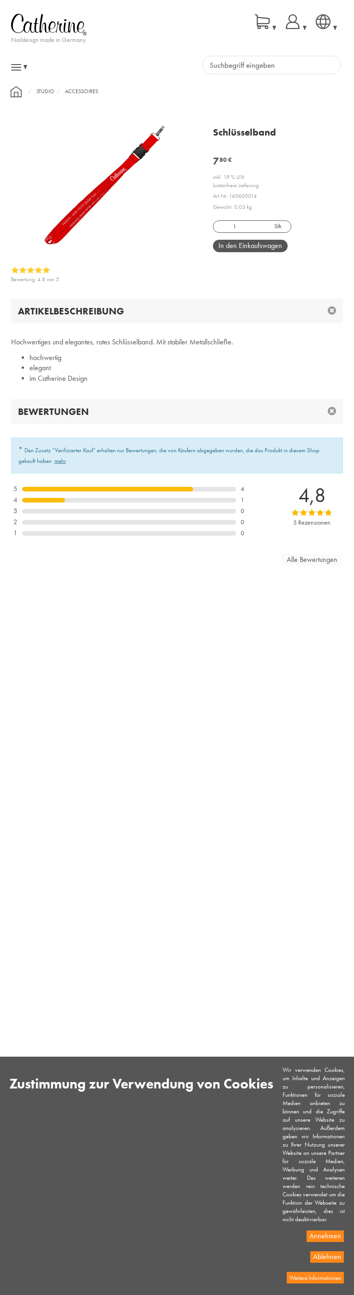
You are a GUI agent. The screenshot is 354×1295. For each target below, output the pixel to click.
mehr (60, 460)
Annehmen (325, 1235)
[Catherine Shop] (49, 24)
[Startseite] (16, 91)
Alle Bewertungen (312, 559)
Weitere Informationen (315, 1277)
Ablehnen (327, 1256)
